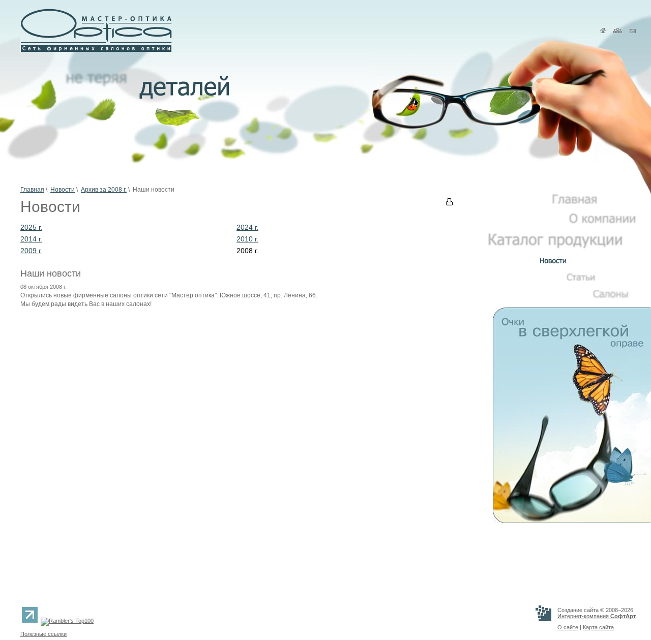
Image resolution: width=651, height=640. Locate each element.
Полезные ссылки (43, 634)
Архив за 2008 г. (104, 189)
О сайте (567, 627)
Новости (62, 189)
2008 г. (247, 251)
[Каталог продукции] (562, 246)
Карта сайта (598, 627)
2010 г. (247, 239)
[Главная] (594, 201)
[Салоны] (614, 296)
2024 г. (247, 227)
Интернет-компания (596, 616)
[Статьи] (601, 278)
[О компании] (602, 221)
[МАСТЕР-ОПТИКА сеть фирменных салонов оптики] (96, 49)
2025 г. (31, 227)
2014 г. (31, 239)
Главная (32, 189)
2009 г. (31, 251)
